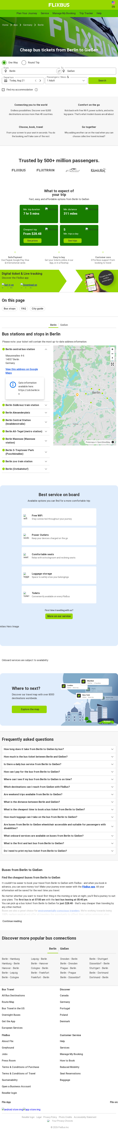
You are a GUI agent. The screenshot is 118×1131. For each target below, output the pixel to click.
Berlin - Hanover (39, 963)
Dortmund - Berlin (98, 977)
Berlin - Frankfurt (40, 972)
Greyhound (8, 1047)
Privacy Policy (50, 1117)
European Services (12, 1027)
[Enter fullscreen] (112, 364)
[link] (59, 699)
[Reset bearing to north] (112, 358)
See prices (32, 240)
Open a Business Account (16, 1086)
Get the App (8, 1021)
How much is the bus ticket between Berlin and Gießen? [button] (36, 756)
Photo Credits (65, 1117)
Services (64, 1047)
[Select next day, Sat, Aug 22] (40, 80)
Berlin (41, 25)
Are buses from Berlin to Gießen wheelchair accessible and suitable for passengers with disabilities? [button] (55, 826)
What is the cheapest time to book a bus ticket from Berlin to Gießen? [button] (44, 809)
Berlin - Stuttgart (98, 958)
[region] (84, 395)
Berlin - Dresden (68, 963)
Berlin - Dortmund (98, 972)
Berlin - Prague (68, 972)
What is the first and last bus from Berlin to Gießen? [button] (34, 843)
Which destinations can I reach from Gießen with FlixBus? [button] (37, 786)
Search (102, 80)
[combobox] (33, 71)
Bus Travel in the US (13, 1008)
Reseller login (9, 1092)
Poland (64, 1014)
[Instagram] (111, 1109)
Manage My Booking (71, 1054)
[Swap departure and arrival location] (59, 71)
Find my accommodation (19, 89)
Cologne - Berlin (39, 968)
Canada (64, 995)
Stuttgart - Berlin (98, 968)
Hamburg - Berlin (11, 963)
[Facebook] (110, 1109)
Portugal (65, 1008)
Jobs (5, 1054)
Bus (16, 25)
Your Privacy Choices (62, 1121)
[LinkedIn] (113, 1109)
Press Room (9, 1060)
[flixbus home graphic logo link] (59, 5)
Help (62, 1041)
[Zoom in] (112, 349)
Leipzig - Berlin (39, 958)
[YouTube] (112, 1109)
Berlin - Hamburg (11, 958)
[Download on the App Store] (31, 1109)
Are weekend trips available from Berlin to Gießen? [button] (33, 794)
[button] (26, 349)
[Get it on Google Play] (12, 1109)
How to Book (67, 1060)
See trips (72, 240)
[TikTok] (115, 1109)
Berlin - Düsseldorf (70, 977)
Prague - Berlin (68, 968)
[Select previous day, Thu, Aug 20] (35, 80)
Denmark (65, 1021)
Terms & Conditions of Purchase (20, 1067)
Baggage (65, 1080)
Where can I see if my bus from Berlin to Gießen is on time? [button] (38, 779)
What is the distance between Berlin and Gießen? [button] (32, 801)
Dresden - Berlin (68, 958)
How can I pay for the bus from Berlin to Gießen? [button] (32, 771)
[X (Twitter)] (114, 1109)
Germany (27, 25)
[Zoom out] (112, 353)
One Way (13, 62)
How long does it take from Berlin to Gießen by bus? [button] (34, 749)
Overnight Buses (11, 1014)
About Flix (7, 1041)
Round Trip (33, 62)
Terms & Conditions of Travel (18, 1073)
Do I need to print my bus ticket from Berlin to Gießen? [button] (35, 850)
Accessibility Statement (85, 1117)
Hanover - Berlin (10, 968)
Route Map (8, 1002)
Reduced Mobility (69, 1067)
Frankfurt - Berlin (40, 977)
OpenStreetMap (103, 442)
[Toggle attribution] (113, 442)
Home (5, 25)
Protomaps (90, 442)
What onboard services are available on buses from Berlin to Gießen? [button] (44, 835)
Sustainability (10, 1080)
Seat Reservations (70, 1073)
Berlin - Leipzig (10, 972)
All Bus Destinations (13, 995)
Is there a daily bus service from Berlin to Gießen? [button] (32, 764)
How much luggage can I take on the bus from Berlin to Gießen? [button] (40, 817)
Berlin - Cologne (10, 977)
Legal (38, 1117)
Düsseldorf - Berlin (99, 963)
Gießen (64, 324)
